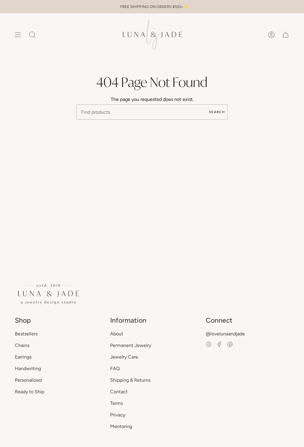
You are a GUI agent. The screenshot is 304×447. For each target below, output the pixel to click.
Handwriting (28, 368)
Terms (116, 403)
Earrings (23, 357)
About (116, 334)
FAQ (115, 368)
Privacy (117, 415)
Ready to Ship (29, 391)
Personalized (28, 380)
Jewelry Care (124, 357)
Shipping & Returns (130, 380)
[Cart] (285, 34)
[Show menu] (17, 34)
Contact (119, 391)
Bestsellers (26, 334)
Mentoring (121, 426)
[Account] (271, 34)
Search (217, 112)
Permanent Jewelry (130, 345)
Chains (22, 345)
